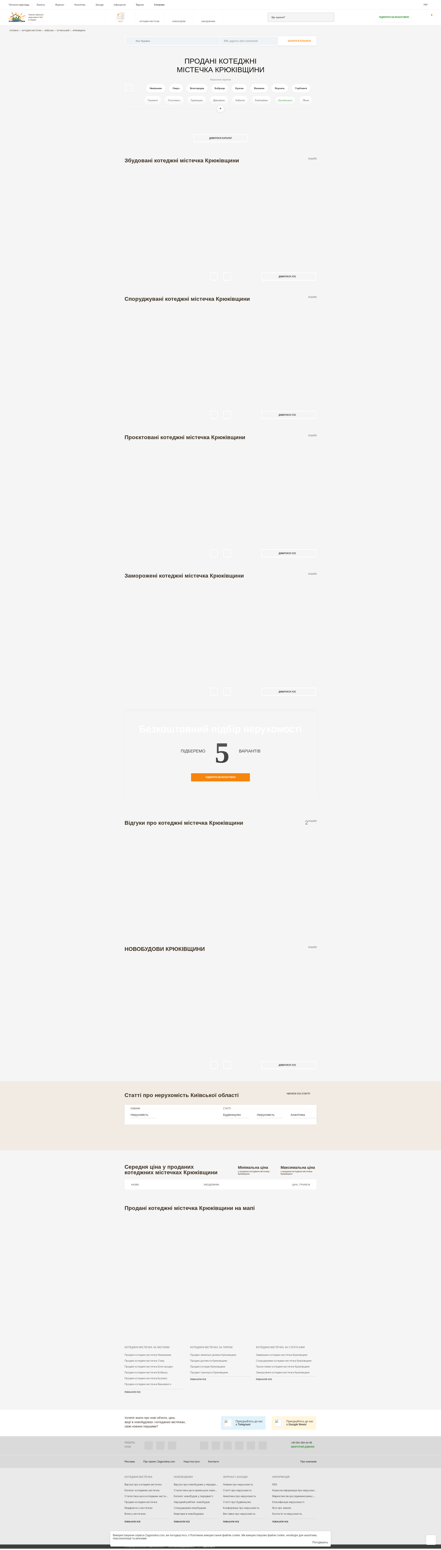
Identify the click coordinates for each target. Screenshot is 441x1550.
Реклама (130, 1461)
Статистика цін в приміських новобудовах (199, 1490)
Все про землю (281, 1507)
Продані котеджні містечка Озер (144, 1360)
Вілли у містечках (135, 1513)
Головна (13, 30)
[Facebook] (204, 1445)
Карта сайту (209, 1546)
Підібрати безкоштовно (394, 17)
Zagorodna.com (155, 1535)
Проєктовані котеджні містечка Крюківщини (283, 1366)
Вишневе (259, 88)
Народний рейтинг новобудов (192, 1502)
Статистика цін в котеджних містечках (148, 1496)
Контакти (213, 1461)
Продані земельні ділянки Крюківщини (213, 1354)
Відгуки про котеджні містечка (143, 1484)
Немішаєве (156, 88)
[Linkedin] (263, 1445)
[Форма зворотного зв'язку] (251, 1445)
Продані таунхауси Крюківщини (209, 1372)
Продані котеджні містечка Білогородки (149, 1366)
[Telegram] (172, 1445)
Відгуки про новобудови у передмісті (196, 1484)
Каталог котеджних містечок (142, 1490)
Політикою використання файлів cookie (215, 1535)
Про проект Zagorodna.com (159, 1461)
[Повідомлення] (429, 17)
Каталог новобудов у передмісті (193, 1496)
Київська (49, 30)
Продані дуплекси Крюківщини (208, 1360)
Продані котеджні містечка (141, 1502)
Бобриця (220, 88)
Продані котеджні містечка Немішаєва (148, 1354)
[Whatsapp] (160, 1445)
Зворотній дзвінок (302, 1447)
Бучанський (63, 30)
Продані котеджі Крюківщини (207, 1366)
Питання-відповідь (19, 4)
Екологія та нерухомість (287, 1513)
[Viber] (149, 1445)
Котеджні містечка (31, 30)
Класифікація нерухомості (288, 1502)
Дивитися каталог (220, 138)
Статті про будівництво (237, 1502)
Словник (159, 4)
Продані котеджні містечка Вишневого (148, 1384)
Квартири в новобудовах (189, 1513)
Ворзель (280, 88)
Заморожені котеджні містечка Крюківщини (282, 1372)
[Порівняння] (431, 1540)
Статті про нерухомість (237, 1490)
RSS (274, 1484)
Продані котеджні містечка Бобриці (146, 1372)
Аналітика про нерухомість (239, 1496)
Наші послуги (191, 1461)
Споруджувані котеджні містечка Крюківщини (283, 1360)
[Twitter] (216, 1445)
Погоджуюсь (320, 1542)
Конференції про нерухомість (241, 1507)
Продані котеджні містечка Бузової (146, 1378)
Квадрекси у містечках (139, 1507)
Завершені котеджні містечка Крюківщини (281, 1354)
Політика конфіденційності (181, 1546)
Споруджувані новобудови (190, 1507)
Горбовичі (301, 88)
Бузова (239, 88)
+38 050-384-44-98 (301, 1442)
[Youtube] (239, 1445)
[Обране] (419, 17)
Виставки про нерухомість (239, 1513)
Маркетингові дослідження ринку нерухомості (300, 1496)
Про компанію (308, 1461)
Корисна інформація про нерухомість (295, 1490)
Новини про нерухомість (238, 1484)
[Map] (221, 1274)
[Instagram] (227, 1445)
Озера (176, 88)
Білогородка (197, 88)
